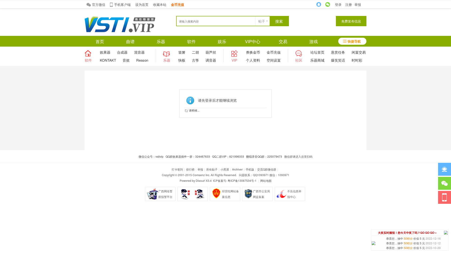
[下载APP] (444, 197)
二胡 (195, 52)
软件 (191, 41)
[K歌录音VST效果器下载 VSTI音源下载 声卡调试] (120, 31)
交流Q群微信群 (266, 169)
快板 (181, 60)
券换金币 (253, 52)
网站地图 (266, 180)
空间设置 (274, 60)
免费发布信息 (351, 21)
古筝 (195, 60)
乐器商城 (317, 60)
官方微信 (98, 4)
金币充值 (274, 52)
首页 (100, 41)
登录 (338, 4)
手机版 (250, 169)
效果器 (105, 52)
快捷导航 (354, 41)
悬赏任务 (338, 52)
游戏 (313, 41)
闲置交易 (359, 52)
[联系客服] (444, 169)
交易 (283, 41)
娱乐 (222, 41)
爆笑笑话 (338, 60)
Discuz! (200, 180)
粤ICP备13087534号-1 (242, 180)
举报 (357, 4)
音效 (126, 60)
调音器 (211, 60)
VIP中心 (252, 41)
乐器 (161, 41)
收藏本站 (159, 4)
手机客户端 (122, 4)
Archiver (237, 169)
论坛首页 (317, 52)
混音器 (139, 52)
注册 (348, 4)
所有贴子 (212, 169)
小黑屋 (225, 169)
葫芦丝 (211, 52)
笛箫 (181, 52)
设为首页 (141, 4)
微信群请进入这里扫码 (298, 156)
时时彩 (357, 60)
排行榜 (190, 169)
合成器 (122, 52)
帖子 (261, 21)
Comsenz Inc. (201, 175)
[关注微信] (444, 183)
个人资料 (253, 60)
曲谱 (130, 41)
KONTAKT (108, 60)
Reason (142, 60)
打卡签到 (177, 169)
